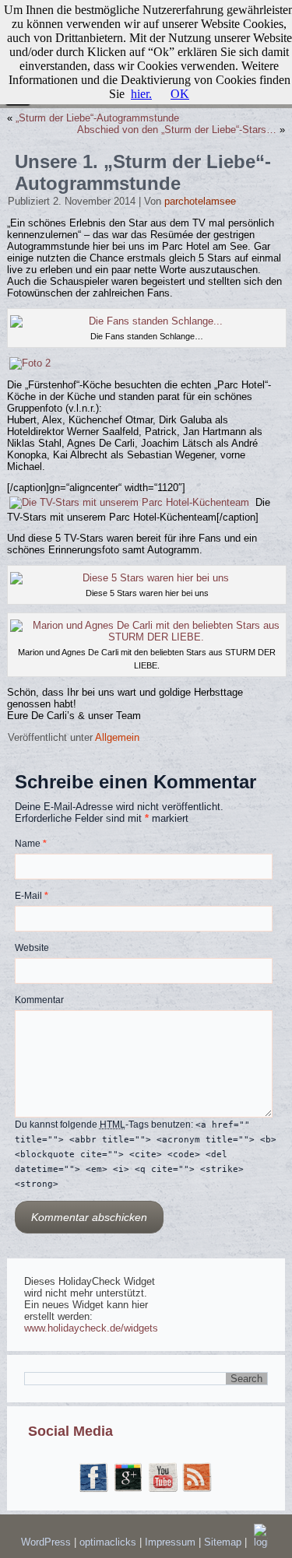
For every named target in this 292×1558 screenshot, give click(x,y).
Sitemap (224, 1542)
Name (31, 843)
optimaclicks (109, 1542)
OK (180, 93)
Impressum (172, 1542)
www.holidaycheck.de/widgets (91, 1328)
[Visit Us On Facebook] (94, 1491)
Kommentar (39, 1000)
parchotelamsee (200, 201)
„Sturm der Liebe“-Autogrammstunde (97, 118)
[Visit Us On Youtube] (163, 1491)
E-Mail (31, 895)
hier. (141, 93)
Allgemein (117, 737)
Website (32, 947)
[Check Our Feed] (198, 1491)
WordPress (46, 1542)
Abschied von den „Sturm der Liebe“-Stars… (176, 129)
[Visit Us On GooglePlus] (128, 1491)
